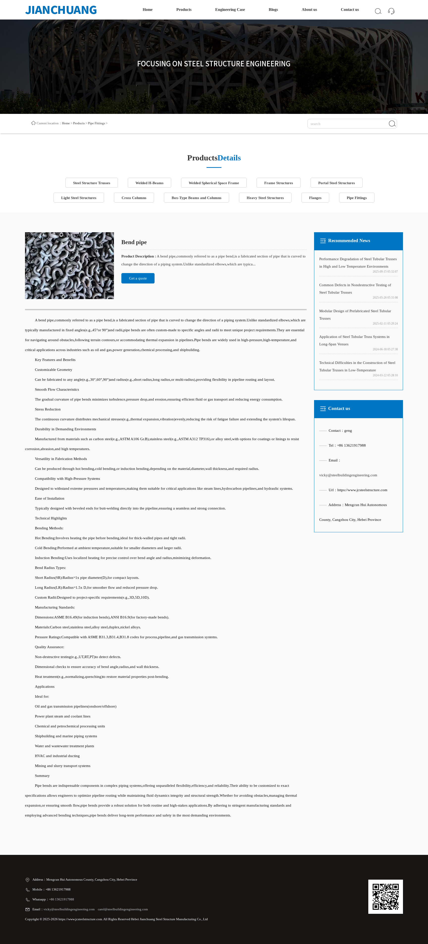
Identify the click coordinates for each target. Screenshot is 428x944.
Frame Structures (278, 183)
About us (309, 9)
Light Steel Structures (78, 198)
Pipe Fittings (96, 123)
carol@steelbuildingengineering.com (123, 909)
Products (183, 9)
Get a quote (138, 278)
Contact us (350, 9)
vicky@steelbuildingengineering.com (348, 475)
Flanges (315, 198)
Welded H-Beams (149, 183)
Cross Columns (134, 198)
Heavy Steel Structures (265, 198)
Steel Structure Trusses (91, 183)
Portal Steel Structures (336, 183)
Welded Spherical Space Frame (214, 183)
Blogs (273, 9)
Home (148, 9)
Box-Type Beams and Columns (196, 198)
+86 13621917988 (62, 899)
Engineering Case (230, 9)
